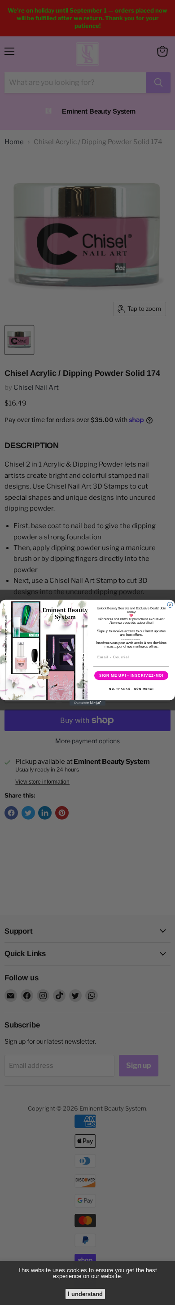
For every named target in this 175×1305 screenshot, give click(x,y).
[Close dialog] (170, 604)
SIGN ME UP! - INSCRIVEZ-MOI (131, 675)
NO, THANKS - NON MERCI (131, 688)
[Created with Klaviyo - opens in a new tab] (87, 702)
